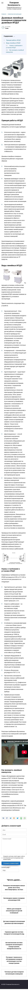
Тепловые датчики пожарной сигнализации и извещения (14, 973)
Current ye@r (5, 867)
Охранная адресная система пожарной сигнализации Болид (14, 933)
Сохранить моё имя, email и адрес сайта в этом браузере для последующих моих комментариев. (14, 858)
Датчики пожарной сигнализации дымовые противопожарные (14, 922)
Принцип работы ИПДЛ (13, 40)
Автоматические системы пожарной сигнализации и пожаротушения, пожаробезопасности (14, 945)
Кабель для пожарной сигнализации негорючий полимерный (14, 911)
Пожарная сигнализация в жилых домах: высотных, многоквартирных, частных (14, 887)
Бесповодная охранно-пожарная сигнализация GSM (14, 899)
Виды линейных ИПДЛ (13, 43)
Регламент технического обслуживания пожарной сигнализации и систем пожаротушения (14, 960)
